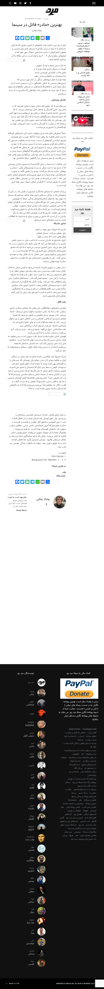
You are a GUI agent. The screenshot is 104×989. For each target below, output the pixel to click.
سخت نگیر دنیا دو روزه (87, 786)
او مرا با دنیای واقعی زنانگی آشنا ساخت (80, 743)
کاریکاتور (68, 814)
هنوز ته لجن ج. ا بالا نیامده (83, 74)
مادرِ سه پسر (91, 825)
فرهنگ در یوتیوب (74, 810)
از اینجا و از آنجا (70, 736)
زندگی (87, 69)
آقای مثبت (91, 732)
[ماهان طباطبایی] (40, 703)
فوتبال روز (78, 814)
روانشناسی (91, 775)
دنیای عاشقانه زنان (88, 771)
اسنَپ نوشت (90, 740)
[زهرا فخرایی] (40, 849)
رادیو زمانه (61, 475)
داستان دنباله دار (89, 761)
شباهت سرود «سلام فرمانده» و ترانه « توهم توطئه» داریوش (83, 47)
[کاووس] (40, 765)
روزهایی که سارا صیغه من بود (84, 782)
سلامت (68, 789)
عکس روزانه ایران (73, 807)
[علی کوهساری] (40, 942)
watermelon (74, 729)
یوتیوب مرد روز (77, 839)
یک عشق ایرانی (89, 839)
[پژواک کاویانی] (40, 817)
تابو (82, 754)
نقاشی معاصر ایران (88, 835)
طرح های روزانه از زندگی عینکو (84, 796)
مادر (64, 472)
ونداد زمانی (36, 30)
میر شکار (68, 832)
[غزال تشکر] (40, 797)
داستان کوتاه (75, 761)
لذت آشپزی (85, 821)
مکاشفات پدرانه (89, 832)
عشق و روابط (91, 803)
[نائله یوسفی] (40, 880)
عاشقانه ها (72, 800)
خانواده (64, 757)
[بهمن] (40, 714)
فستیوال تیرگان (90, 814)
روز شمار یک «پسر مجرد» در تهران (82, 779)
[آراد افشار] (40, 786)
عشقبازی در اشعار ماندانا (73, 803)
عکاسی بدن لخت (89, 807)
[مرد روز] (40, 682)
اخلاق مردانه (91, 736)
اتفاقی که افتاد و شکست (75, 732)
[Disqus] (37, 554)
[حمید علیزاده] (40, 807)
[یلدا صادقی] (40, 900)
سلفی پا (93, 793)
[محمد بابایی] (40, 755)
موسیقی (77, 832)
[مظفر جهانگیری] (40, 859)
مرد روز (31, 682)
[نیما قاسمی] (40, 963)
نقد (76, 835)
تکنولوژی (75, 754)
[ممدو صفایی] (40, 890)
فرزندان (93, 810)
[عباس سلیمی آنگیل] (40, 734)
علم (62, 807)
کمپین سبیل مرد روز (74, 818)
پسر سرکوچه (91, 754)
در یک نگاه (85, 40)
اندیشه (80, 740)
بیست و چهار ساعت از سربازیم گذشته (80, 750)
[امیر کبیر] (40, 776)
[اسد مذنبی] (40, 745)
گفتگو (94, 821)
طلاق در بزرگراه (90, 800)
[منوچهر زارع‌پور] (40, 828)
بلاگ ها (93, 747)
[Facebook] (17, 38)
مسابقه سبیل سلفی (68, 825)
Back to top (14, 983)
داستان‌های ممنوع (89, 764)
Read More (21, 510)
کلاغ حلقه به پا (90, 818)
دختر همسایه (74, 764)
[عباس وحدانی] (40, 952)
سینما (46, 19)
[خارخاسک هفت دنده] (40, 838)
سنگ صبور (83, 793)
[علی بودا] (40, 932)
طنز (80, 800)
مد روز (81, 825)
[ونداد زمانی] (40, 693)
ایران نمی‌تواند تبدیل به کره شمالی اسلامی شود (83, 100)
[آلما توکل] (40, 911)
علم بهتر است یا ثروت (17, 497)
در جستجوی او (90, 768)
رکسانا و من (74, 771)
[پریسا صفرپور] (40, 869)
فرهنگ (85, 810)
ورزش (64, 835)
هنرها (71, 835)
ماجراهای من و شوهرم (69, 821)
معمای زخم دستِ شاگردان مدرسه (82, 828)
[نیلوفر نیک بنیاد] (40, 921)
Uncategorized (89, 729)
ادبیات (81, 736)
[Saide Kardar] (40, 724)
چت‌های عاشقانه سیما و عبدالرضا (82, 757)
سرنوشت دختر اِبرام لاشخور (85, 789)
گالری (62, 818)
